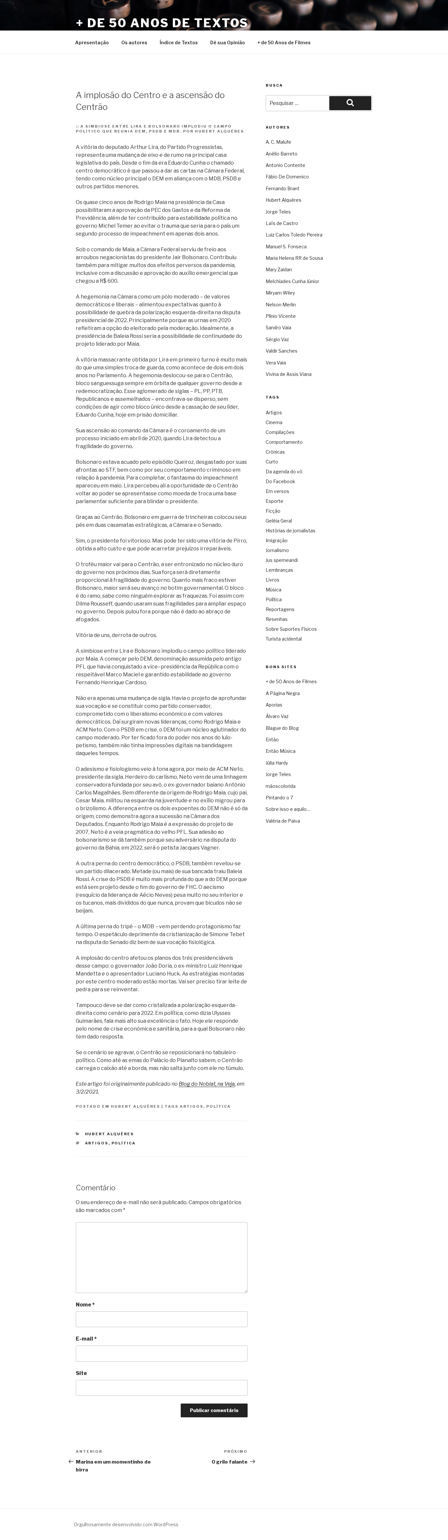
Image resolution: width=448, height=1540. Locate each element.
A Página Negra (283, 693)
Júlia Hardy (277, 763)
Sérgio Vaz (277, 339)
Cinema (274, 422)
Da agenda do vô (284, 471)
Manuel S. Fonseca (286, 246)
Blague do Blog (282, 728)
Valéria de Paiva (283, 821)
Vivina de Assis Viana (289, 374)
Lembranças (279, 570)
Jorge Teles (278, 212)
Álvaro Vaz (277, 716)
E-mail (86, 1339)
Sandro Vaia (278, 327)
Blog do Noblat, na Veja (207, 1084)
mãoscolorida (280, 786)
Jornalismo (277, 550)
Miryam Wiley (280, 293)
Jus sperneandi (282, 560)
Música (273, 589)
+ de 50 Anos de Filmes (284, 42)
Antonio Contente (285, 165)
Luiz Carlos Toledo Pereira (294, 234)
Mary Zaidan (279, 269)
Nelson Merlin (281, 304)
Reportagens (280, 609)
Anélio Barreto (281, 153)
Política (218, 1106)
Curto (272, 461)
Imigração (277, 540)
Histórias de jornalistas (291, 530)
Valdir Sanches (281, 351)
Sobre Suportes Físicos (291, 629)
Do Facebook (280, 481)
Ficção (273, 511)
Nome (85, 1305)
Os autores (134, 42)
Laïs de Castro (282, 223)
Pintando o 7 (279, 797)
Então (272, 739)
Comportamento (284, 442)
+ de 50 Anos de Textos (162, 23)
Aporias (274, 705)
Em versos (277, 491)
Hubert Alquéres (135, 1106)
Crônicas (275, 452)
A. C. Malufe (278, 142)
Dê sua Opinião (227, 42)
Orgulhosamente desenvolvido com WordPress (126, 1524)
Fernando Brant (282, 188)
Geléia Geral (279, 521)
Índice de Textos (179, 42)
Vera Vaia (276, 362)
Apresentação (92, 42)
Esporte (274, 501)
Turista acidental (284, 639)
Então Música (280, 751)
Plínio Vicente (281, 316)
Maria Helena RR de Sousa (294, 258)
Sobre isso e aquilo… (288, 809)
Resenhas (277, 619)
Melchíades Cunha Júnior (292, 281)
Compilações (280, 432)
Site (81, 1373)
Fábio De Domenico (287, 176)
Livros (272, 580)
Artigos (191, 1106)
